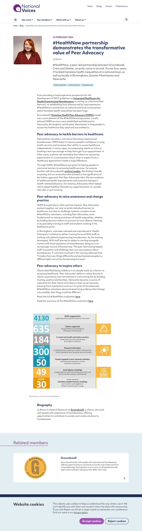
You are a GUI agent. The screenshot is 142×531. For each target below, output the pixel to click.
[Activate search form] (126, 19)
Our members (43, 19)
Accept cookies (91, 521)
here (77, 296)
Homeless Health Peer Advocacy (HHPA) (72, 115)
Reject (117, 521)
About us (79, 19)
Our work (26, 19)
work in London (72, 171)
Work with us (62, 19)
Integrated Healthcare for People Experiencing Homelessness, (68, 100)
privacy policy (81, 512)
